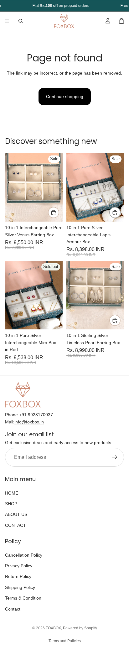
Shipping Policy (20, 587)
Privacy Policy (18, 565)
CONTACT (15, 525)
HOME (11, 492)
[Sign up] (114, 457)
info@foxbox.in (29, 421)
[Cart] (121, 21)
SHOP (11, 503)
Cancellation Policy (23, 554)
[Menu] (7, 21)
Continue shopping (64, 96)
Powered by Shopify (80, 628)
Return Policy (18, 576)
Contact (12, 608)
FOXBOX (53, 628)
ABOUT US (16, 514)
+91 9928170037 (36, 414)
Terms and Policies (65, 641)
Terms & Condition (23, 598)
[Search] (21, 21)
